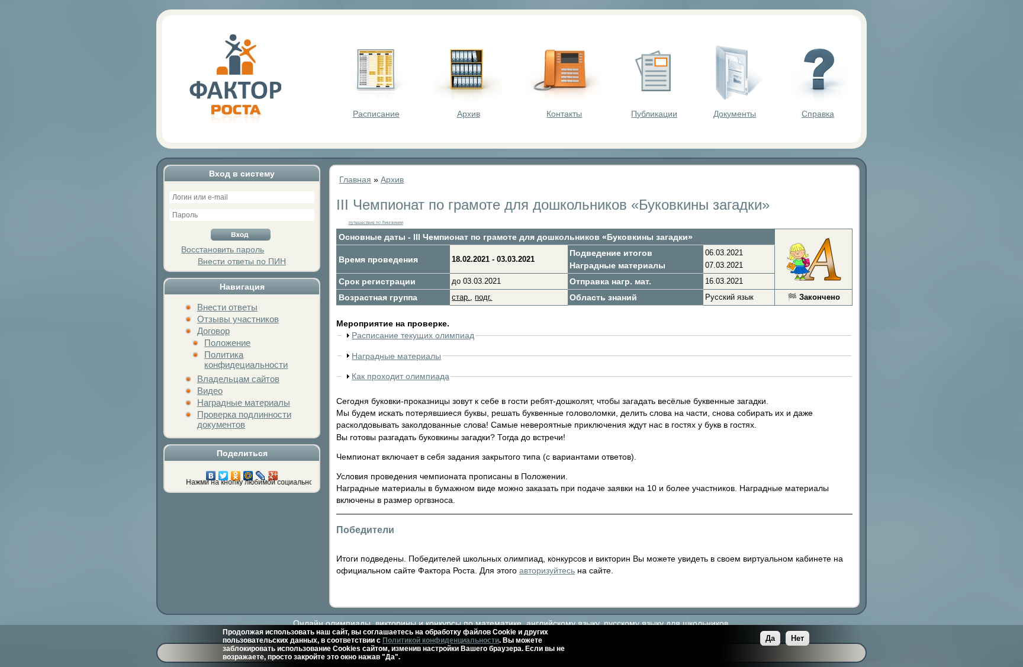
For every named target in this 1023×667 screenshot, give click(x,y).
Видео (210, 391)
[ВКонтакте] (211, 472)
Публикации (654, 113)
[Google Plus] (273, 472)
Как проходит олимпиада (400, 376)
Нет (797, 638)
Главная (355, 179)
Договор (213, 331)
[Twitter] (223, 472)
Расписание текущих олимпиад (413, 335)
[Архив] (468, 98)
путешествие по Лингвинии (376, 222)
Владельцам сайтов (238, 379)
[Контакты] (564, 98)
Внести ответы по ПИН (242, 261)
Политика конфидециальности (246, 359)
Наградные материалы (243, 402)
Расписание (376, 113)
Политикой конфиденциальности (440, 640)
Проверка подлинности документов (244, 419)
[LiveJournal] (261, 472)
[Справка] (818, 98)
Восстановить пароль (222, 249)
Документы (734, 113)
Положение (227, 343)
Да (770, 638)
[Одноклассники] (236, 472)
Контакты (564, 113)
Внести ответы (227, 307)
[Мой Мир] (248, 472)
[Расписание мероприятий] (376, 98)
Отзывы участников (238, 319)
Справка (818, 113)
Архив (468, 113)
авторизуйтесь (547, 570)
